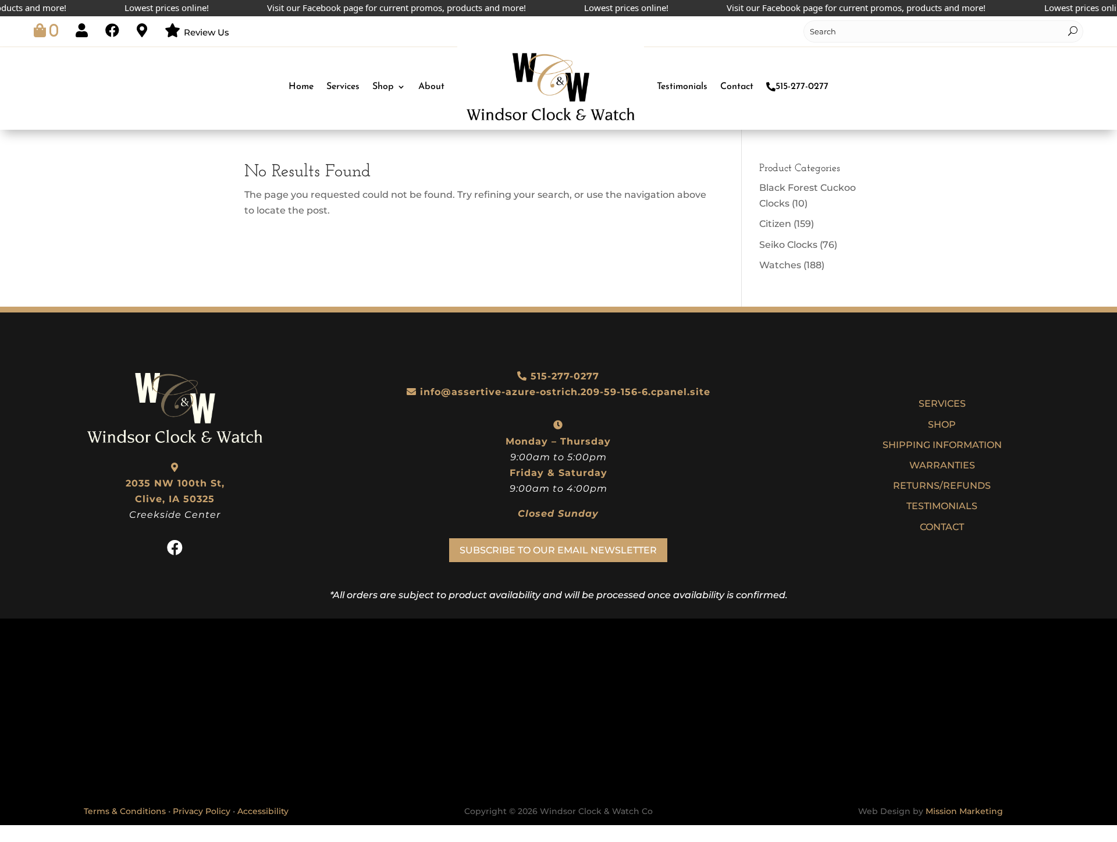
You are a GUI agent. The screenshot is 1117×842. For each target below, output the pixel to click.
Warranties (942, 465)
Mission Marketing (964, 811)
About (431, 86)
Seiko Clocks (788, 244)
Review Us (206, 32)
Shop (383, 86)
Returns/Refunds (942, 485)
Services (343, 86)
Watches (780, 265)
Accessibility (263, 811)
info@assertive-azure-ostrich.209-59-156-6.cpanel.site (565, 391)
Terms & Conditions (125, 811)
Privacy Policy (201, 811)
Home (301, 86)
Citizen (775, 223)
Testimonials (682, 86)
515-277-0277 (802, 86)
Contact (736, 86)
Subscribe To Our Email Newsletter (558, 550)
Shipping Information (942, 444)
